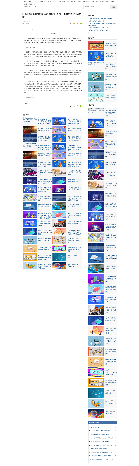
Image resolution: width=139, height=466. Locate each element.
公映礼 (107, 1)
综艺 (97, 1)
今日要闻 (36, 1)
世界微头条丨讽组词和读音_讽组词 (102, 434)
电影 (45, 1)
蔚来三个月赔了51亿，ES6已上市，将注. (102, 459)
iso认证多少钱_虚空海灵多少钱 (102, 448)
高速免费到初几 (102, 427)
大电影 (112, 1)
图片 (61, 1)
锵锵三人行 (73, 1)
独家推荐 (101, 1)
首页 (25, 1)
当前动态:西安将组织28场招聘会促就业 (99, 27)
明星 (41, 1)
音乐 (57, 1)
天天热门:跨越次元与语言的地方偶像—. (102, 431)
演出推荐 (26, 4)
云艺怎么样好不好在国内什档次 (97, 21)
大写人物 (85, 1)
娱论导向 (66, 1)
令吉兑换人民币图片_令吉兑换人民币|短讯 (102, 438)
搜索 (113, 7)
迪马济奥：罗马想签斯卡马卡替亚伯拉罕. (102, 452)
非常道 (79, 1)
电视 (49, 1)
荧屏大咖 (91, 1)
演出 (53, 1)
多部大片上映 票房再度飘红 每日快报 (98, 30)
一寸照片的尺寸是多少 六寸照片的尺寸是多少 (100, 18)
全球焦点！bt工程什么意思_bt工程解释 (102, 456)
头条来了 (30, 1)
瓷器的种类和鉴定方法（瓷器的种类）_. (102, 441)
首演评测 (32, 4)
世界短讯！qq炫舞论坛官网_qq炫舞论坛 (102, 445)
